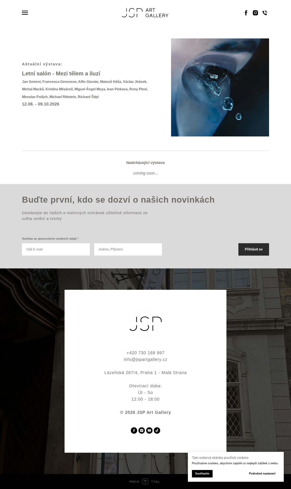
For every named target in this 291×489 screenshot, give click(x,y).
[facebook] (134, 430)
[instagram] (141, 430)
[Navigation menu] (25, 13)
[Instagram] (255, 15)
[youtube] (149, 430)
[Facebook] (246, 15)
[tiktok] (157, 430)
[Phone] (265, 15)
